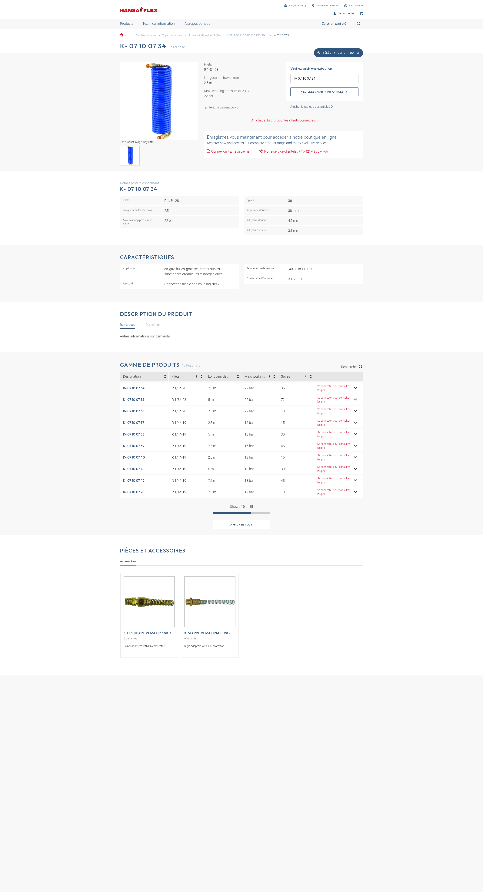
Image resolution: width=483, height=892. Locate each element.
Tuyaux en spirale (172, 35)
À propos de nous (197, 23)
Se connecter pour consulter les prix (333, 388)
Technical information (158, 23)
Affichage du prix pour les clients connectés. (283, 120)
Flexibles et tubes (146, 35)
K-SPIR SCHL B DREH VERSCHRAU (247, 35)
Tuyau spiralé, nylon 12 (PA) (205, 35)
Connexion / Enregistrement (231, 151)
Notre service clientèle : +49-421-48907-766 (295, 151)
